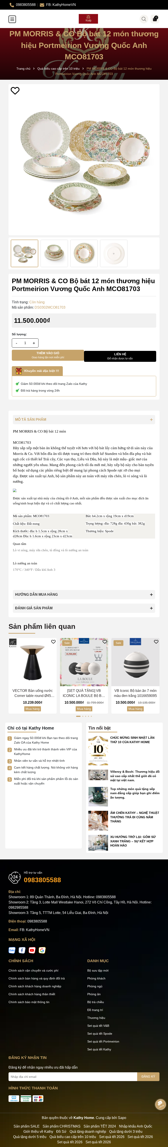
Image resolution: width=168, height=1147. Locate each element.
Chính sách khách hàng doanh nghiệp (35, 986)
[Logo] (88, 19)
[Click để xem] (84, 159)
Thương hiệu (96, 1018)
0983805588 (42, 880)
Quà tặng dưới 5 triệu (29, 1137)
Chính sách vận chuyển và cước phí (33, 970)
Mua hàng (33, 708)
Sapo (122, 1118)
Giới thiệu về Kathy (38, 1131)
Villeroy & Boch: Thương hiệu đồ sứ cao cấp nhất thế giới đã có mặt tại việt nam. (135, 776)
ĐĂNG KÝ (148, 1076)
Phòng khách (96, 978)
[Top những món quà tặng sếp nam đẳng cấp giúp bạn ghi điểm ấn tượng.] (98, 796)
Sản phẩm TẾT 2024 (100, 1126)
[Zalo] (12, 950)
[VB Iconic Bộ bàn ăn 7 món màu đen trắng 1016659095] (135, 662)
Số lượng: (19, 334)
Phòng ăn (94, 994)
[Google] (42, 950)
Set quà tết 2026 (111, 1137)
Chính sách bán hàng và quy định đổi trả (37, 978)
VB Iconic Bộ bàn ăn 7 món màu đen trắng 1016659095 (135, 693)
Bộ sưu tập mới (97, 970)
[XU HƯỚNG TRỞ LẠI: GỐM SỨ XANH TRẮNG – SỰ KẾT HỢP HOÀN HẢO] (98, 842)
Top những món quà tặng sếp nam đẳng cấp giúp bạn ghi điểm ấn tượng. (134, 793)
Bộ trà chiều (95, 1002)
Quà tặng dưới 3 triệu (125, 1131)
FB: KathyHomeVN (34, 930)
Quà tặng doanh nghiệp (88, 1131)
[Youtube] (32, 950)
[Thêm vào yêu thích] (15, 90)
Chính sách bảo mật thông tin (29, 1002)
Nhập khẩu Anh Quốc (135, 1126)
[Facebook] (22, 950)
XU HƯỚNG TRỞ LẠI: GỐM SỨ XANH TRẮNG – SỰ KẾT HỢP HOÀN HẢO (133, 841)
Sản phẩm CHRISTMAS (61, 1126)
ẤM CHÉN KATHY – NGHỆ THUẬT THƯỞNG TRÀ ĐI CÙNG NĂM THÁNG (134, 817)
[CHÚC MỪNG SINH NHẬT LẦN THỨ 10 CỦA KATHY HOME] (98, 750)
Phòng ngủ (94, 986)
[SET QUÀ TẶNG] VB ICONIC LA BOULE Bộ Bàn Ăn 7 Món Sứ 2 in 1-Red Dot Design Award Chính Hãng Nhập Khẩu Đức (84, 693)
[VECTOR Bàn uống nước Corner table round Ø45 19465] (33, 662)
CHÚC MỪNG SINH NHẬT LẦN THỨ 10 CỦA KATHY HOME (132, 740)
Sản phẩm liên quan (42, 626)
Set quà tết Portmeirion (103, 1041)
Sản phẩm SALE (27, 1126)
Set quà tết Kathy (99, 1049)
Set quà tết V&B (98, 1025)
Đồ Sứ (61, 1131)
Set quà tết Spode (99, 1033)
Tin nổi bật (99, 728)
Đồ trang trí (95, 1010)
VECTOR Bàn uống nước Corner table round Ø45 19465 (32, 693)
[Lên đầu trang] (159, 1120)
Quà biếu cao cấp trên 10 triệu (72, 1137)
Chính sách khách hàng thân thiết (32, 994)
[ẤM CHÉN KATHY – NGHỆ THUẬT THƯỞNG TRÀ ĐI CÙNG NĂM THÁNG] (98, 820)
